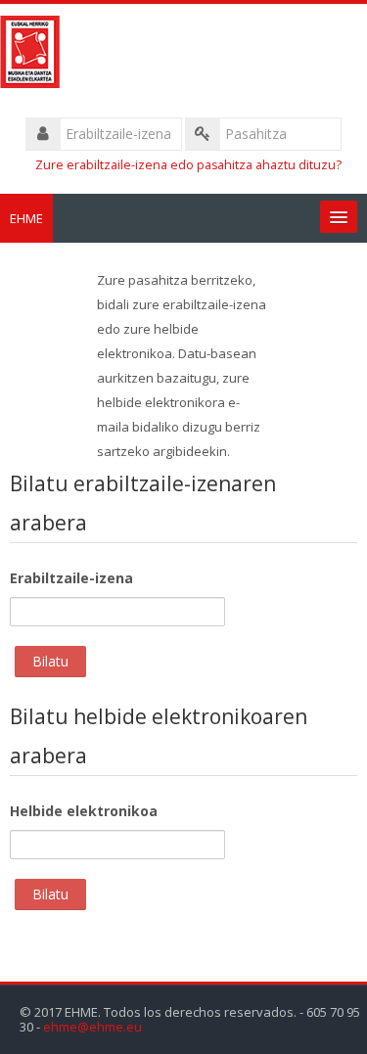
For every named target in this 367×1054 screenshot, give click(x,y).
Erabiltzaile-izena (71, 578)
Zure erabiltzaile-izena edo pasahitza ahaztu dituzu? (188, 165)
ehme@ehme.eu (92, 1027)
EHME (26, 218)
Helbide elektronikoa (84, 811)
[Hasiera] (183, 55)
